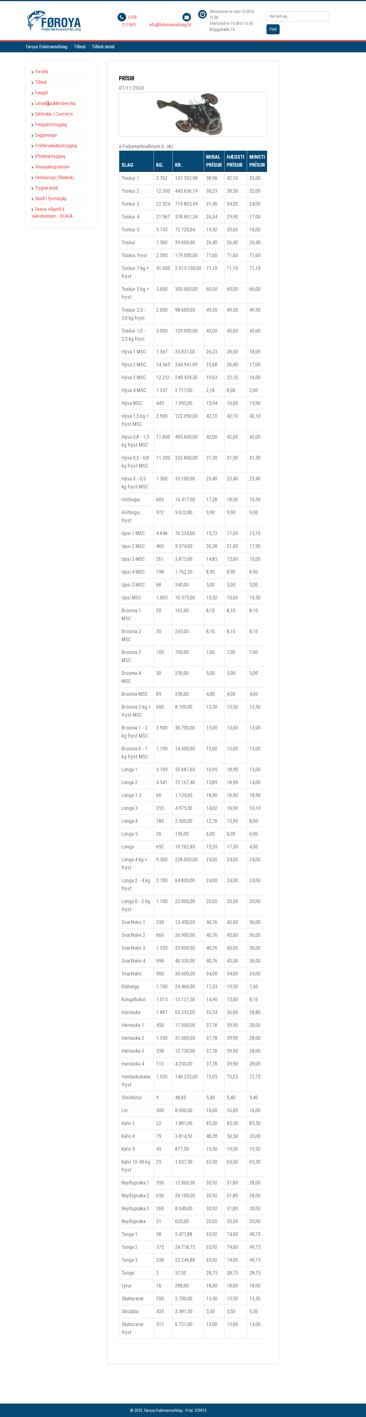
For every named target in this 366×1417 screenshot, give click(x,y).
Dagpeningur (46, 135)
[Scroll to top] (353, 1404)
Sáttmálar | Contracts (54, 114)
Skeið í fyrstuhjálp (51, 198)
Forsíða (41, 71)
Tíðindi (41, 82)
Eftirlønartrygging (50, 156)
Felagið (41, 93)
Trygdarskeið (46, 188)
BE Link (221, 1410)
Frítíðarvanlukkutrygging (56, 145)
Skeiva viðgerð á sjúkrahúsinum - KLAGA (52, 212)
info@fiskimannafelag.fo (170, 24)
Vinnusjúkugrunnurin (52, 167)
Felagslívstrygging (51, 124)
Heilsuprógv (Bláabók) (54, 177)
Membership (64, 103)
